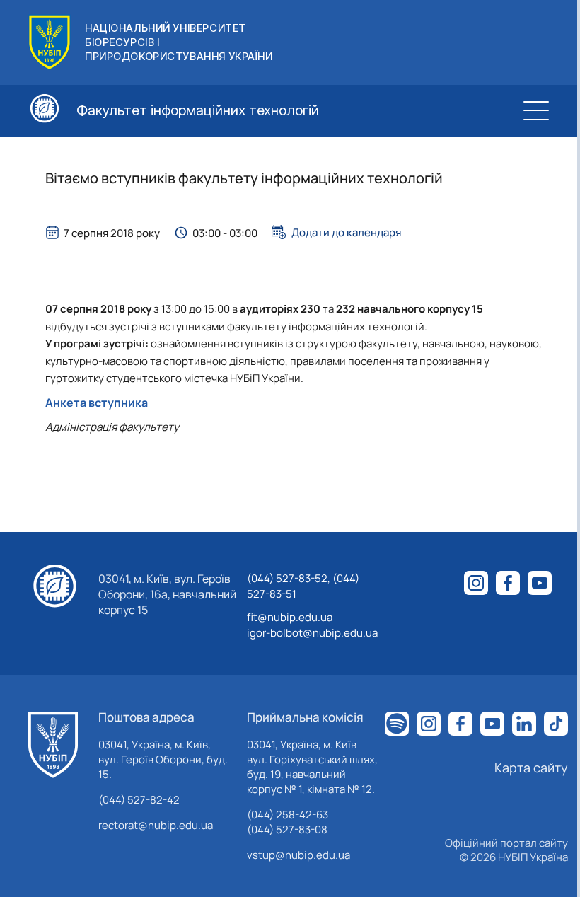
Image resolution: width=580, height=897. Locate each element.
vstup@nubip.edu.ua (298, 854)
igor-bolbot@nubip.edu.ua (312, 632)
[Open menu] (536, 110)
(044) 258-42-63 (287, 814)
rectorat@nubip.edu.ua (155, 825)
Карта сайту (531, 767)
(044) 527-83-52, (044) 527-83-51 (303, 586)
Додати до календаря (346, 232)
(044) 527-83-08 (287, 829)
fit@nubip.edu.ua (289, 617)
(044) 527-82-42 (139, 799)
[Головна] (53, 745)
